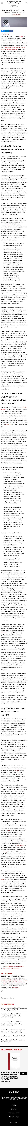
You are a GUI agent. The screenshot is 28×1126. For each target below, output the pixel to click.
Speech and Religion (18, 966)
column (21, 36)
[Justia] (14, 1092)
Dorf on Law (15, 987)
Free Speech (6, 968)
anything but (20, 845)
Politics (7, 34)
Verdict (14, 2)
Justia (14, 6)
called (17, 770)
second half (8, 424)
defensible (4, 633)
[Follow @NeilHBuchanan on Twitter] (2, 991)
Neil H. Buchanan (17, 15)
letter (8, 225)
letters (2, 879)
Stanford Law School (14, 968)
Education (7, 966)
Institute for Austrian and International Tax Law (14, 980)
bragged (6, 852)
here (9, 830)
